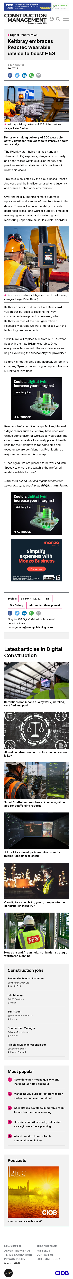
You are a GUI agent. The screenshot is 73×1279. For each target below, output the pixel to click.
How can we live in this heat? (25, 1221)
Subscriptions (47, 1246)
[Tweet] (17, 75)
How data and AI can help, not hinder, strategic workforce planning (37, 1124)
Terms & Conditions (18, 1254)
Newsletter (13, 1246)
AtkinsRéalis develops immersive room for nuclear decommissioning (39, 1110)
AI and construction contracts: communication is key (33, 1138)
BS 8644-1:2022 (31, 598)
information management (44, 605)
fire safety (16, 605)
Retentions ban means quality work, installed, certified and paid (37, 1082)
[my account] (52, 19)
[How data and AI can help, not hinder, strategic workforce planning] (36, 931)
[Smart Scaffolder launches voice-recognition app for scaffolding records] (36, 780)
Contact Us (45, 1254)
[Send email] (38, 75)
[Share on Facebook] (10, 75)
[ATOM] (20, 1273)
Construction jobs (25, 970)
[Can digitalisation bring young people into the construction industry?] (36, 881)
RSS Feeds (43, 1250)
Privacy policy (14, 1259)
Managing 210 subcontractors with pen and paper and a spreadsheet (38, 1096)
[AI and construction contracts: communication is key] (36, 730)
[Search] (58, 19)
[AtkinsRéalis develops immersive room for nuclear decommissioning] (36, 830)
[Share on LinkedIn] (24, 75)
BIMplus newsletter (54, 485)
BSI (48, 598)
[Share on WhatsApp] (31, 75)
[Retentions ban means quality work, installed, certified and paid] (36, 680)
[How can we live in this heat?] (33, 1192)
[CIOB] (52, 1273)
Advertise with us (17, 1250)
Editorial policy (48, 1259)
